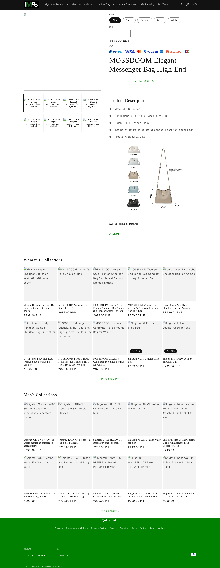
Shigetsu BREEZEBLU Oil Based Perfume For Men (107, 441)
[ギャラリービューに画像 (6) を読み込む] (52, 123)
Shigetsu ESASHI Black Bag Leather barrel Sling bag (73, 495)
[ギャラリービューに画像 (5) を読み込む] (33, 123)
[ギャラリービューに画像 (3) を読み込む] (72, 103)
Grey (160, 20)
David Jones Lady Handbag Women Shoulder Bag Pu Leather (38, 361)
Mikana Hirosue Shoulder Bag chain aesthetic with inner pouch (39, 308)
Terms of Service (119, 528)
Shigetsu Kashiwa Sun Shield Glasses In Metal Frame (178, 495)
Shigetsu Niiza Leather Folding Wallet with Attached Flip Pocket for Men (179, 442)
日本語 (61, 555)
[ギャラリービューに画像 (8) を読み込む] (92, 123)
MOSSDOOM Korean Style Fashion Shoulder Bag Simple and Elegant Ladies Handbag (108, 308)
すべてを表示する (110, 379)
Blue (115, 20)
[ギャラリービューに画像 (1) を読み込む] (33, 103)
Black (129, 20)
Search (59, 528)
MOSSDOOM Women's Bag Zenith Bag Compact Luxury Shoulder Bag (143, 308)
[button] (56, 4)
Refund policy (157, 528)
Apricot (145, 20)
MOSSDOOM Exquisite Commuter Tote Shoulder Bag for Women (109, 361)
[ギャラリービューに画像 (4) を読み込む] (92, 103)
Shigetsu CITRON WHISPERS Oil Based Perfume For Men (144, 495)
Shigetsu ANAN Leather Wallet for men (144, 441)
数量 (111, 27)
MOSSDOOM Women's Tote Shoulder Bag (73, 306)
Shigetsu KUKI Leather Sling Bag (143, 360)
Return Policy (139, 528)
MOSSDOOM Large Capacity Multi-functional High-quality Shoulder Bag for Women (74, 361)
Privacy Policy (98, 528)
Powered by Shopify (53, 566)
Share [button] (116, 234)
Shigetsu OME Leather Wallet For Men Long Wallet (39, 495)
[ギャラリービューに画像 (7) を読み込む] (72, 123)
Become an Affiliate (77, 528)
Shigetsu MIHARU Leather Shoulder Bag (177, 360)
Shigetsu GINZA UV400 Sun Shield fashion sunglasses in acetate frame (39, 442)
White (174, 20)
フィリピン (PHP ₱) (37, 555)
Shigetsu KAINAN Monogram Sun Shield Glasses (74, 441)
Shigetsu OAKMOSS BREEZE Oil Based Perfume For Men (109, 495)
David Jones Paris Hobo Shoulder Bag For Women (176, 306)
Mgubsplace (37, 566)
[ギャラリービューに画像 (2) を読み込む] (52, 103)
